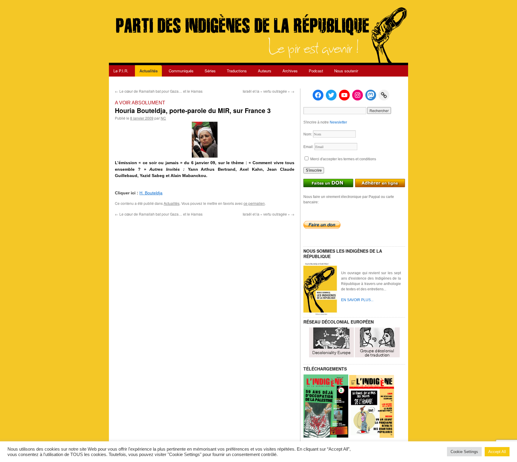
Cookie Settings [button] (464, 451)
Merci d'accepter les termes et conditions (342, 159)
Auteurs (264, 71)
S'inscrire (314, 170)
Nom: (308, 134)
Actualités (148, 71)
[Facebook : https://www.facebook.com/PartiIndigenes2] (318, 95)
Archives (290, 71)
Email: (308, 147)
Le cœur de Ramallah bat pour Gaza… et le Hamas (159, 91)
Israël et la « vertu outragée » (268, 91)
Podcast (316, 71)
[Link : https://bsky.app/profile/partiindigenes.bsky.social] (383, 95)
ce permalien (254, 203)
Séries (210, 71)
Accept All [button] (497, 451)
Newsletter (338, 122)
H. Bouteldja (150, 192)
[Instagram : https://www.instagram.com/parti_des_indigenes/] (357, 95)
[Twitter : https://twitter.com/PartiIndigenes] (331, 95)
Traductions (237, 71)
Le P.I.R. (120, 71)
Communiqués (181, 71)
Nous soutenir (346, 71)
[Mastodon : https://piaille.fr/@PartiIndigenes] (370, 95)
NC (163, 118)
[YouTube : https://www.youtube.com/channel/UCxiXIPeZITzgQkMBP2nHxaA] (344, 95)
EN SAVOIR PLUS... (357, 300)
